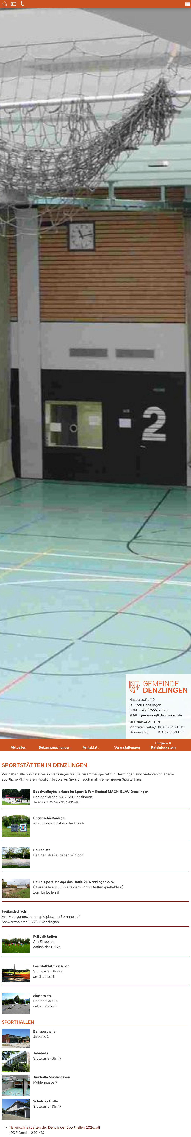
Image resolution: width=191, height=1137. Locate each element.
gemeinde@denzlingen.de (161, 715)
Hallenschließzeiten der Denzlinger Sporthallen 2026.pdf (54, 1127)
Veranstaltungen (127, 747)
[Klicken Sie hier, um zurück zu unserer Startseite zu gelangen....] (158, 691)
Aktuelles (18, 747)
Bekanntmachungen (54, 747)
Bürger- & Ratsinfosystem (163, 745)
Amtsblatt (91, 747)
